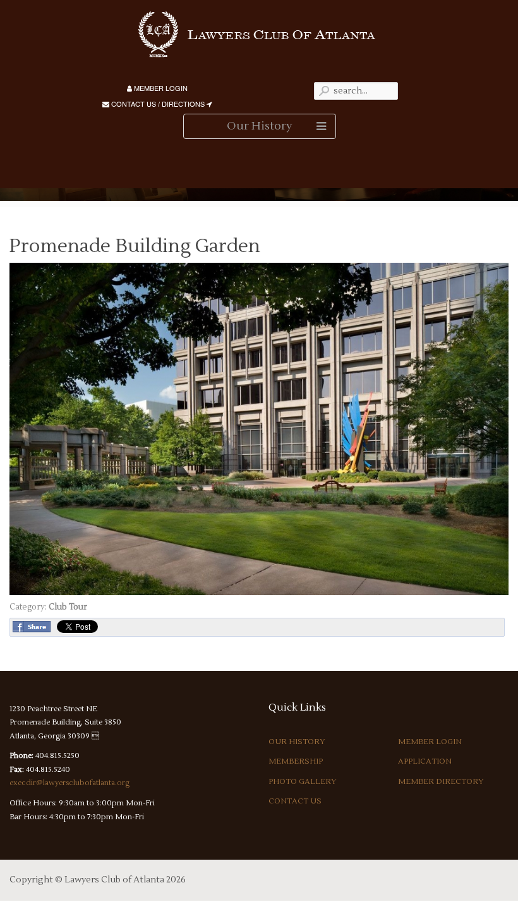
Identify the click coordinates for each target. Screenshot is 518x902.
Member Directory (441, 781)
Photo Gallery (302, 781)
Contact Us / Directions (158, 104)
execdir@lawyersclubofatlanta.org (69, 783)
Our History (296, 742)
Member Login (160, 88)
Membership (295, 761)
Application (425, 761)
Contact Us (295, 801)
